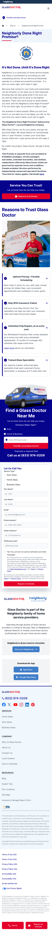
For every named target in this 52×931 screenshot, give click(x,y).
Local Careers (8, 758)
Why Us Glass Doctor (12, 742)
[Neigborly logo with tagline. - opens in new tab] (38, 599)
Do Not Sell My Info (9, 883)
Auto (9, 429)
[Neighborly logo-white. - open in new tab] (8, 2)
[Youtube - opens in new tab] (15, 705)
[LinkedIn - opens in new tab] (27, 705)
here (42, 174)
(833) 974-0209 (33, 455)
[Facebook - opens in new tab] (4, 705)
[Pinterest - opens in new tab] (33, 705)
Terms (33, 569)
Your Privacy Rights (14, 888)
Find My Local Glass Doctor (26, 446)
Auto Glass (12, 475)
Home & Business (14, 434)
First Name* (8, 489)
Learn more (9, 348)
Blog (4, 778)
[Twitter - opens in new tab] (10, 705)
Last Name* (8, 499)
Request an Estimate (27, 196)
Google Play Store (27, 677)
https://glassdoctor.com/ (18, 569)
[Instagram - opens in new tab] (21, 705)
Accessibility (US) (9, 874)
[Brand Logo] (26, 692)
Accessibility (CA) (9, 879)
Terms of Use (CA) (9, 859)
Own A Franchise (9, 764)
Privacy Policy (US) (9, 864)
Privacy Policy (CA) (9, 869)
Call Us (14, 925)
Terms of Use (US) (9, 854)
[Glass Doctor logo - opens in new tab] (14, 599)
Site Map (6, 795)
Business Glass (13, 484)
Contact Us (7, 753)
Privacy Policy (16, 578)
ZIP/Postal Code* (11, 541)
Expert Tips (7, 784)
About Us (6, 747)
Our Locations (8, 789)
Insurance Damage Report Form (16, 800)
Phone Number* (10, 520)
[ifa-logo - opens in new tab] (6, 807)
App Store (27, 669)
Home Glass (12, 479)
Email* (6, 510)
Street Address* (10, 531)
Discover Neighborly (24, 649)
